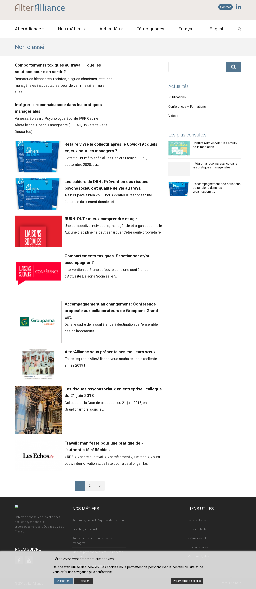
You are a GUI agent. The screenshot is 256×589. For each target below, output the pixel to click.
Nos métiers (70, 28)
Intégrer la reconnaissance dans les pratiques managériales (215, 165)
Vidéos (173, 116)
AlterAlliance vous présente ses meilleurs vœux (110, 351)
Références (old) (198, 538)
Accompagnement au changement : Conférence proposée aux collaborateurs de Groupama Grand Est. (111, 311)
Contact (225, 7)
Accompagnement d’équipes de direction (98, 520)
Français (187, 28)
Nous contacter (197, 529)
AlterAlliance (28, 28)
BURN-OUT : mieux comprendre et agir (101, 218)
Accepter (63, 580)
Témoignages (150, 28)
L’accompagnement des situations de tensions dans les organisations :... (217, 187)
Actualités (109, 28)
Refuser (84, 580)
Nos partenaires (198, 547)
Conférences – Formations (187, 106)
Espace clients (197, 520)
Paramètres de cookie (187, 580)
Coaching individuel (84, 529)
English (217, 28)
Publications (177, 97)
